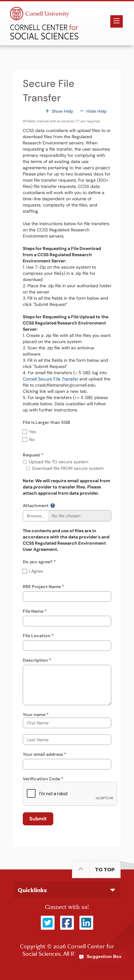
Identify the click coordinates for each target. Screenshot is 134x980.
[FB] (67, 923)
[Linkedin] (86, 923)
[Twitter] (48, 923)
